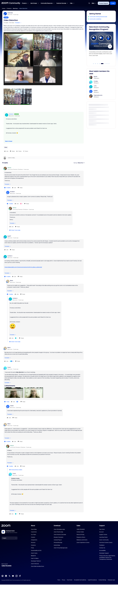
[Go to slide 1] (93, 63)
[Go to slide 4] (99, 63)
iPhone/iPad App (58, 542)
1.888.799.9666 (6, 566)
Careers (33, 537)
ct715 (95, 86)
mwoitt (12, 405)
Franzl (9, 367)
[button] (18, 23)
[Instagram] (16, 576)
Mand (11, 280)
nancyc (9, 167)
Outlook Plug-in (58, 540)
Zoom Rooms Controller (60, 534)
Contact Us (102, 548)
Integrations (34, 540)
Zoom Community (104, 540)
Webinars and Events (82, 540)
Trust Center (69, 580)
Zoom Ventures (35, 563)
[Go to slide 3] (97, 63)
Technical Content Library (105, 542)
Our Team (33, 534)
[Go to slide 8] (109, 63)
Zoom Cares (34, 553)
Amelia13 (12, 191)
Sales (78, 526)
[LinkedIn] (6, 576)
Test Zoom (102, 529)
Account (101, 532)
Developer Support (104, 553)
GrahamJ (11, 114)
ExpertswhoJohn (98, 95)
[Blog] (2, 576)
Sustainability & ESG (36, 550)
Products (9, 8)
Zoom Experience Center (83, 542)
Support (102, 526)
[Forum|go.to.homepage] (10, 3)
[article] (44, 178)
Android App (57, 545)
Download (57, 526)
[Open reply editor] (43, 157)
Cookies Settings (102, 580)
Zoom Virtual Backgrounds (60, 548)
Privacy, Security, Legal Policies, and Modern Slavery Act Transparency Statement (107, 557)
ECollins (96, 81)
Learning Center (103, 537)
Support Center (103, 534)
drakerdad (10, 13)
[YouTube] (13, 576)
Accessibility (102, 550)
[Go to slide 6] (104, 63)
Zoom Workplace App (59, 529)
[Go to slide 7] (107, 63)
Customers (34, 532)
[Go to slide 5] (101, 63)
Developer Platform (36, 561)
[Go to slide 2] (95, 63)
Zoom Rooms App (58, 532)
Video (5, 147)
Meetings (15, 8)
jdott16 (95, 76)
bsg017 (9, 236)
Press (32, 548)
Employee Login (111, 580)
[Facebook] (20, 576)
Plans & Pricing (80, 534)
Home (3, 8)
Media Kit (33, 555)
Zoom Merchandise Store (37, 566)
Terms (58, 580)
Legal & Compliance (92, 580)
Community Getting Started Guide (98, 16)
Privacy (63, 580)
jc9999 (96, 90)
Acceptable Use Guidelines (80, 580)
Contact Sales (80, 532)
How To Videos (34, 558)
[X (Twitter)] (9, 576)
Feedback (101, 545)
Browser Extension (58, 537)
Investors (33, 545)
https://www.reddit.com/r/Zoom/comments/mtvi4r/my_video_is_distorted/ (23, 267)
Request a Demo (81, 537)
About (33, 526)
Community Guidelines (95, 19)
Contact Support (103, 3)
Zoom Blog (34, 529)
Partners (33, 542)
